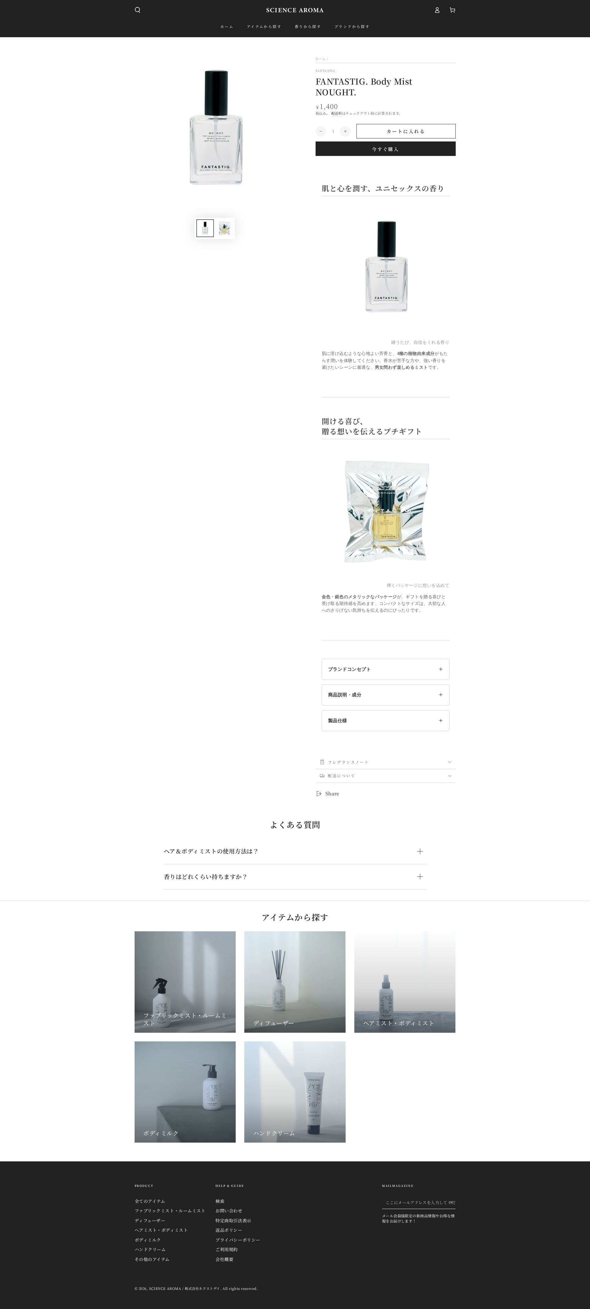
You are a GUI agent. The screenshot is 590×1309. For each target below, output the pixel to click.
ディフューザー (150, 1220)
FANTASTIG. (326, 71)
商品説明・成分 (345, 694)
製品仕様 (337, 720)
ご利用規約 (226, 1249)
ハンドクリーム (150, 1249)
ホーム (321, 59)
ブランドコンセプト (349, 669)
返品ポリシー (228, 1230)
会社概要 (224, 1259)
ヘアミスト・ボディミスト (161, 1230)
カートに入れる (406, 131)
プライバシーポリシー (237, 1240)
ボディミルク (148, 1240)
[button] (137, 10)
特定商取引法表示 (233, 1220)
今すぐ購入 (385, 149)
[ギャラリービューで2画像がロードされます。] (224, 228)
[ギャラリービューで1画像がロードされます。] (205, 228)
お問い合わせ (228, 1211)
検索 (219, 1201)
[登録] (452, 1202)
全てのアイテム (150, 1201)
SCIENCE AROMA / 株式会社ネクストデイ (184, 1288)
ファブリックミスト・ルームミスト (170, 1211)
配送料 (336, 113)
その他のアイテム (152, 1259)
